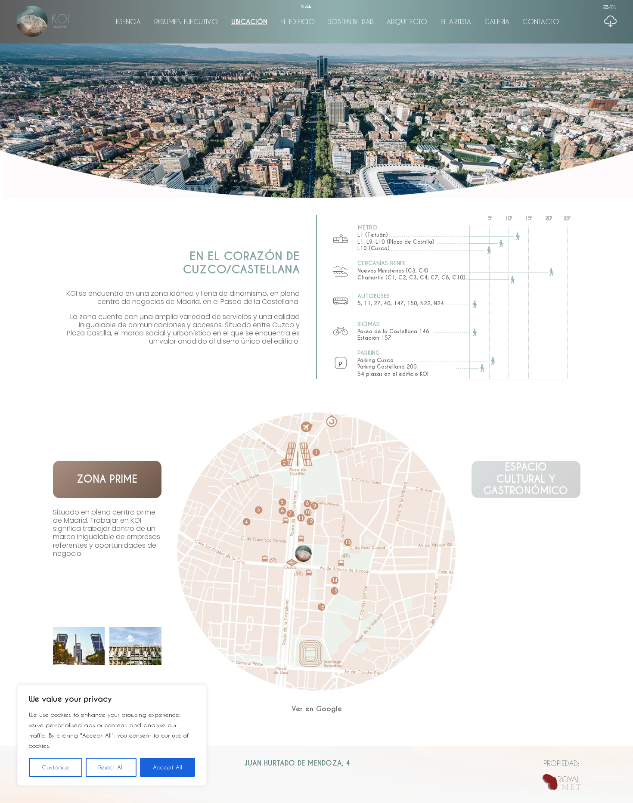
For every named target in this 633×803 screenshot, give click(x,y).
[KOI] (42, 22)
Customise (55, 767)
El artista (456, 21)
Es (606, 7)
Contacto (540, 21)
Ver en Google (317, 708)
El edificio (297, 21)
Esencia (128, 21)
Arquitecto (407, 21)
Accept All (167, 767)
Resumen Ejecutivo (186, 21)
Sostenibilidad (351, 21)
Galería (496, 21)
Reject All (111, 767)
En (614, 7)
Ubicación (249, 22)
